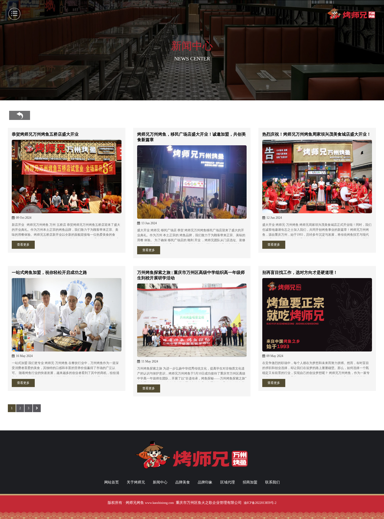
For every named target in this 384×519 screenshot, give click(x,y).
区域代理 (227, 482)
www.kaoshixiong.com (159, 503)
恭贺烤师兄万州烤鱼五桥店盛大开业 (45, 134)
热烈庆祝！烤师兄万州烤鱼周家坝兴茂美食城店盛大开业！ (316, 134)
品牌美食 (182, 482)
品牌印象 (205, 482)
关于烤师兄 (136, 482)
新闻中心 (160, 482)
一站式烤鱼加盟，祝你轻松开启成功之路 (49, 272)
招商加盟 (250, 482)
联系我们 (272, 482)
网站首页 (111, 482)
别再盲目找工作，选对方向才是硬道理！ (300, 272)
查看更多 (23, 244)
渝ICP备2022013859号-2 (260, 503)
